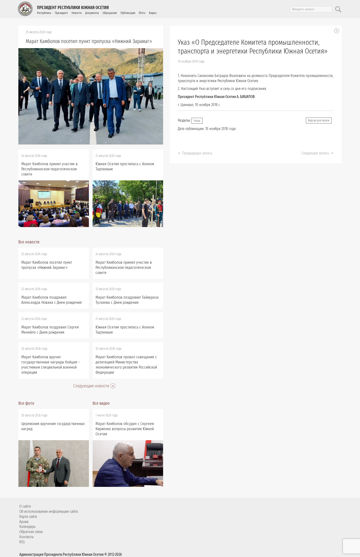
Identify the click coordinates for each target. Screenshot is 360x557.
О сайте (25, 506)
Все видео (101, 403)
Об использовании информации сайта (48, 511)
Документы (92, 13)
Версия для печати (318, 120)
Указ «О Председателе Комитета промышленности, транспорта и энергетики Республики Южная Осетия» (253, 46)
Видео (152, 13)
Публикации (127, 13)
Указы (197, 120)
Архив (23, 521)
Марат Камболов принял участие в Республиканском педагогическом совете (49, 169)
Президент (61, 13)
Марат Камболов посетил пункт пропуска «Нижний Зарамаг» (89, 41)
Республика (44, 13)
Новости (77, 13)
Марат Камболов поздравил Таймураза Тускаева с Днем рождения (127, 300)
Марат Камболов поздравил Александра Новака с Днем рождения (51, 300)
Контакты (26, 537)
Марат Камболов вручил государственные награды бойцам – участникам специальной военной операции (50, 364)
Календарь (27, 526)
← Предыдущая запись (195, 153)
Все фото (26, 403)
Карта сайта (28, 516)
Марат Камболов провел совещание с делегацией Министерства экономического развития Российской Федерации (126, 364)
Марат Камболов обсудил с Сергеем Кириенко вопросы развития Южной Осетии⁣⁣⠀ (125, 429)
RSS (22, 542)
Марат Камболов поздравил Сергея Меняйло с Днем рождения (50, 330)
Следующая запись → (317, 153)
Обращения (110, 13)
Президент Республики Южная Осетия (73, 7)
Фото (142, 13)
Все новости (28, 242)
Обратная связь (31, 531)
